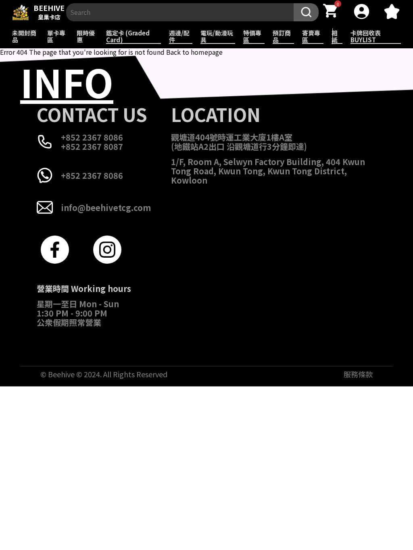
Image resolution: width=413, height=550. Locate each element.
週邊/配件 (179, 36)
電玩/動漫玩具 (216, 36)
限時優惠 (86, 36)
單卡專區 (56, 36)
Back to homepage (194, 52)
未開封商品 (24, 36)
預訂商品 (282, 36)
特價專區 (252, 36)
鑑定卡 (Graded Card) (128, 36)
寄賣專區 (311, 36)
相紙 (335, 36)
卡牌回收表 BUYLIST (365, 36)
